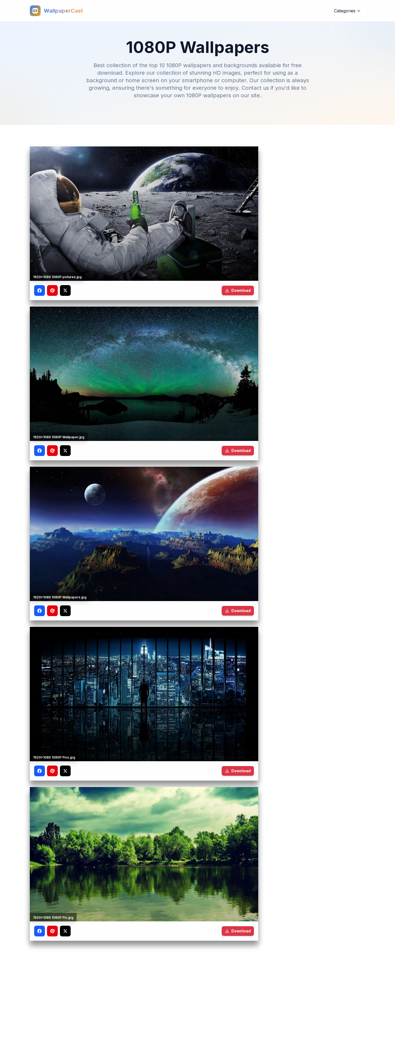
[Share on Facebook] (39, 290)
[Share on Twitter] (65, 290)
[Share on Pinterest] (52, 290)
